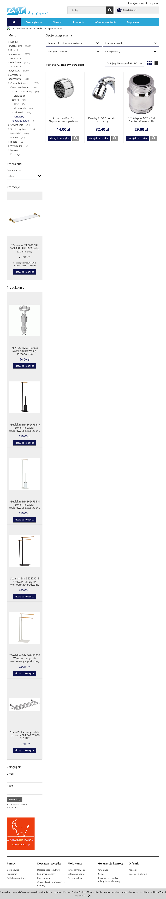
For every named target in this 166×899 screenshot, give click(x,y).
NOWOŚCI (15, 133)
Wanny (14, 137)
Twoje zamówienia (76, 869)
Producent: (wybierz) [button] (115, 43)
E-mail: (10, 773)
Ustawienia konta (76, 873)
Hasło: (10, 785)
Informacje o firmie (138, 873)
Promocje (15, 154)
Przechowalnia (75, 877)
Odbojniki (19, 112)
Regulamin (12, 873)
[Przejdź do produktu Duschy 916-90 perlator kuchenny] (102, 94)
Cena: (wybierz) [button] (112, 51)
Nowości (14, 150)
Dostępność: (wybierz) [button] (58, 51)
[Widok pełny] (156, 63)
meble (13, 141)
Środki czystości (18, 129)
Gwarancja (103, 869)
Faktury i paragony (46, 873)
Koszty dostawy (45, 877)
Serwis (101, 873)
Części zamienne (19, 87)
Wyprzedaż (16, 145)
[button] (75, 138)
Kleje (16, 103)
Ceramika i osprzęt (20, 83)
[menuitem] (34, 22)
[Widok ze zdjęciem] (149, 63)
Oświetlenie (16, 124)
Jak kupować (13, 869)
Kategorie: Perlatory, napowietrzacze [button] (65, 43)
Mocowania (20, 108)
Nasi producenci (14, 170)
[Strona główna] (27, 11)
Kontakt (132, 869)
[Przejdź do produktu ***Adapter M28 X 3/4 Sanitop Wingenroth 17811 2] (141, 94)
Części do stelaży (23, 91)
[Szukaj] (109, 10)
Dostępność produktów (48, 869)
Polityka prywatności (17, 877)
